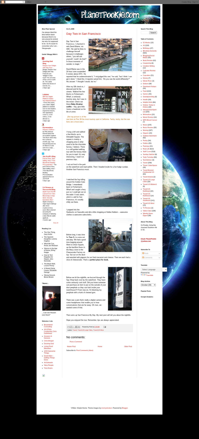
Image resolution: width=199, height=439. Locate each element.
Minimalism (147, 114)
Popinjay (146, 146)
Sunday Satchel (148, 154)
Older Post (128, 346)
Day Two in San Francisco (83, 33)
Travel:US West (98, 330)
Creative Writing (149, 66)
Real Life (146, 149)
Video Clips (147, 211)
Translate (149, 275)
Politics (145, 143)
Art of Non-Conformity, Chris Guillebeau (50, 331)
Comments (148, 258)
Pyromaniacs (48, 127)
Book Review (148, 60)
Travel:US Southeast (146, 199)
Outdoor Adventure (150, 136)
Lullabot (46, 94)
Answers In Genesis (48, 337)
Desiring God (49, 344)
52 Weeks (146, 43)
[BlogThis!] (71, 327)
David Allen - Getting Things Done (49, 358)
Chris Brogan (49, 341)
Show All (55, 223)
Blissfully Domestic (150, 51)
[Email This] (68, 327)
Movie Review (148, 117)
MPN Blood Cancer (150, 120)
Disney (145, 78)
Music (145, 125)
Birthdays (146, 48)
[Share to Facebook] (76, 327)
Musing (145, 130)
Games (145, 94)
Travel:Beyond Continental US (148, 171)
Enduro (145, 84)
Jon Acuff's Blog (49, 156)
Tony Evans (48, 368)
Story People (48, 365)
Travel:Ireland (148, 177)
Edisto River (147, 81)
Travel (75, 330)
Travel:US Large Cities (85, 330)
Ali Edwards (48, 362)
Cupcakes (146, 75)
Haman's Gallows (49, 129)
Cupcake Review (149, 71)
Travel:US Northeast (146, 190)
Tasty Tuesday (148, 157)
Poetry (145, 141)
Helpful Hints (147, 102)
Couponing (147, 63)
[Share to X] (73, 327)
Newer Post (71, 346)
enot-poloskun (106, 408)
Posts (146, 253)
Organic (146, 133)
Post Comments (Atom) (84, 350)
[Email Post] (104, 327)
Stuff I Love (147, 152)
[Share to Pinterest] (79, 327)
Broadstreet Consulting (48, 326)
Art (144, 45)
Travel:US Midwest (150, 184)
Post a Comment (76, 342)
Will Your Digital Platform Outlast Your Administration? (49, 98)
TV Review (147, 208)
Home (100, 346)
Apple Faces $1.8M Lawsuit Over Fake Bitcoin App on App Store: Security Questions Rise (49, 195)
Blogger (125, 408)
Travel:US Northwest (146, 195)
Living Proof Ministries (48, 347)
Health (145, 100)
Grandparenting (148, 97)
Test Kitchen (147, 160)
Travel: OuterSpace (150, 165)
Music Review (148, 127)
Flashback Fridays (149, 86)
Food (145, 91)
